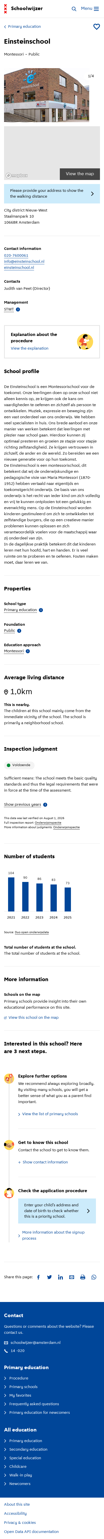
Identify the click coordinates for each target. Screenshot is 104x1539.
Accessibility (15, 1514)
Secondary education (28, 1450)
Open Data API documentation (31, 1532)
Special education (25, 1458)
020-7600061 (16, 256)
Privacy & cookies (20, 1523)
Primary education (24, 27)
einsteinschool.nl (19, 268)
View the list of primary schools (50, 1114)
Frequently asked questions (34, 1404)
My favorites (20, 1396)
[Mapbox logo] (17, 175)
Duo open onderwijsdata (32, 932)
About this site (17, 1505)
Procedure (18, 1378)
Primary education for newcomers (39, 1413)
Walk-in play (20, 1475)
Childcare (18, 1467)
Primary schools (23, 1387)
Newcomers (20, 1484)
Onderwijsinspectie (48, 822)
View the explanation (29, 349)
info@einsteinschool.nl (24, 262)
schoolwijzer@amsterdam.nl (36, 1343)
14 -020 (17, 1351)
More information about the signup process (53, 1236)
